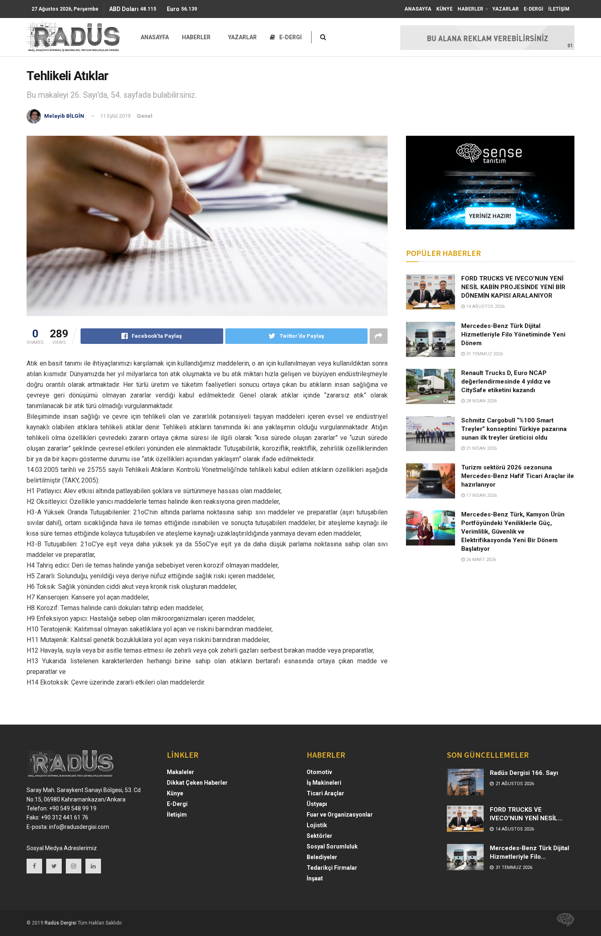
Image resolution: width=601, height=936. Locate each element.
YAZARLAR (505, 9)
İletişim (177, 814)
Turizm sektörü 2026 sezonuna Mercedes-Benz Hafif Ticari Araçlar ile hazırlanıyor (517, 476)
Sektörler (319, 836)
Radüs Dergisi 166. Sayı (524, 773)
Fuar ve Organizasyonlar (340, 814)
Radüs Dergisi (60, 923)
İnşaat (315, 878)
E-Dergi (177, 804)
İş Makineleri (324, 782)
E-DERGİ (533, 9)
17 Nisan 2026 (481, 495)
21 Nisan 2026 (481, 448)
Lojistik (317, 825)
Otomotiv (319, 772)
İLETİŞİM (559, 9)
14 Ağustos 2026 (485, 306)
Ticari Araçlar (325, 793)
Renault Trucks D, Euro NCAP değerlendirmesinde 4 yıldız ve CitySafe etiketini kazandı (506, 381)
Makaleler (180, 772)
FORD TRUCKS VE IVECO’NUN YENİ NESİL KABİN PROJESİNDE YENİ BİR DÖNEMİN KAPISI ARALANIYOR (513, 287)
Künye (175, 793)
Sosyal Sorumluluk (332, 846)
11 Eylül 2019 (115, 116)
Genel (144, 116)
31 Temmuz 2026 (484, 354)
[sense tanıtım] (563, 923)
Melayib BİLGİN (64, 116)
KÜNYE (444, 9)
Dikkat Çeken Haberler (197, 782)
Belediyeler (322, 857)
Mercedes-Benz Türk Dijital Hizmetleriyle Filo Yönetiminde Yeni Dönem (513, 334)
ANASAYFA (417, 9)
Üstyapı (317, 804)
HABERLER (470, 9)
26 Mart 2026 (480, 559)
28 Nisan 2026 (481, 401)
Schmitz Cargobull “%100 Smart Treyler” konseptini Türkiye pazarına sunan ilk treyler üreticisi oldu (514, 429)
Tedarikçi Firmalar (332, 867)
